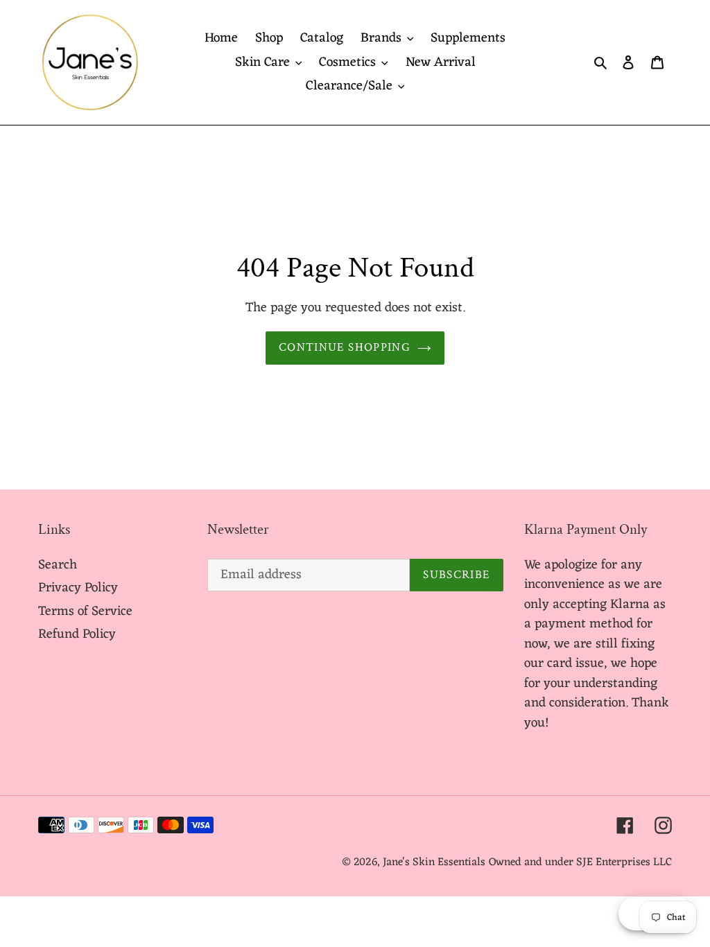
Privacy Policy (78, 588)
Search (57, 565)
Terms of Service (85, 611)
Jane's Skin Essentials (434, 862)
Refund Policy (77, 634)
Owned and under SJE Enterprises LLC (580, 862)
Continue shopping (344, 347)
